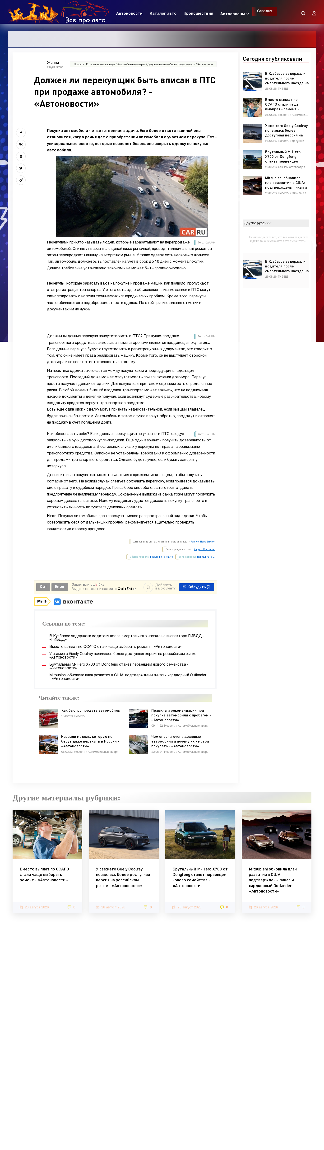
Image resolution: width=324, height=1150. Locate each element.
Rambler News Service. (202, 541)
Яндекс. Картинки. (204, 549)
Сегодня (264, 11)
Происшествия (198, 13)
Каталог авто (163, 13)
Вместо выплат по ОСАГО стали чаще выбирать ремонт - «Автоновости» (44, 874)
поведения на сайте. (161, 556)
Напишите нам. (206, 556)
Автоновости (129, 13)
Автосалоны (232, 14)
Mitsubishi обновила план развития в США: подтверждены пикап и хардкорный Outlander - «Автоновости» (273, 880)
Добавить (165, 587)
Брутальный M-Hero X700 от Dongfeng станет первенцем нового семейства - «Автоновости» (200, 877)
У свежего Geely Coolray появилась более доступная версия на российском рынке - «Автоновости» (123, 877)
